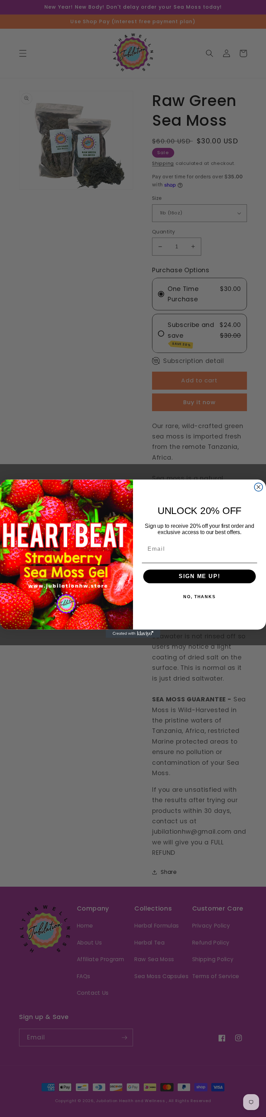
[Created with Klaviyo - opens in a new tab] (133, 633)
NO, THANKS (199, 596)
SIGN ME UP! (199, 576)
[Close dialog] (259, 487)
